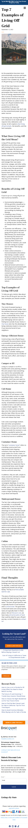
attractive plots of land (17, 615)
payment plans (14, 808)
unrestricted (10, 606)
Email (3, 777)
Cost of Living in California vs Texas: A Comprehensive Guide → (14, 656)
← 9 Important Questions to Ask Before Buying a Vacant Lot (12, 651)
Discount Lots (16, 613)
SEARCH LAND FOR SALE (14, 723)
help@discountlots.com (7, 738)
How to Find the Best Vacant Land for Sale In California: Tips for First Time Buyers (13, 705)
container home (14, 445)
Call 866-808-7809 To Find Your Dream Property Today (14, 2)
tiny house (5, 324)
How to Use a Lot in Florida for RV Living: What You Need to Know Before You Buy (13, 689)
